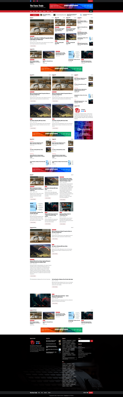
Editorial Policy (81, 351)
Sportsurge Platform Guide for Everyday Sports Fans (65, 214)
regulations (71, 381)
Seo (63, 351)
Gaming (71, 345)
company (73, 368)
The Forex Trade (36, 5)
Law (68, 348)
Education (68, 343)
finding (66, 373)
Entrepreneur (73, 343)
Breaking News (32, 36)
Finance (82, 59)
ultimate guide (73, 384)
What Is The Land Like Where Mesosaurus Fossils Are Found (69, 358)
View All (53, 17)
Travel (64, 356)
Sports (44, 59)
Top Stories (34, 15)
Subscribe (90, 392)
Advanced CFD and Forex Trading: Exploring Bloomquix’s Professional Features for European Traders (72, 15)
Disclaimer (80, 350)
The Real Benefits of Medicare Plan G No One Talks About (87, 15)
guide (73, 373)
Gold (74, 345)
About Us (80, 346)
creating (64, 371)
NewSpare (66, 395)
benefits (70, 365)
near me (70, 379)
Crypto (64, 343)
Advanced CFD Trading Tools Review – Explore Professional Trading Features (82, 44)
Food (67, 345)
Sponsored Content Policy (83, 354)
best (73, 365)
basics (73, 363)
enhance (72, 371)
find (63, 373)
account (64, 363)
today (64, 384)
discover (68, 371)
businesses (64, 368)
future (70, 373)
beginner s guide (65, 365)
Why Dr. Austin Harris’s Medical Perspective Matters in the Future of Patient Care (47, 15)
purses (64, 381)
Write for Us (80, 357)
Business (74, 340)
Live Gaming (72, 348)
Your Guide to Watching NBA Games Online (61, 14)
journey (74, 376)
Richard (56, 31)
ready (67, 381)
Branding (64, 340)
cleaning (68, 368)
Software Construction (66, 353)
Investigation (65, 348)
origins (74, 379)
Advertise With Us (81, 347)
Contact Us (80, 349)
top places (67, 384)
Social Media (67, 351)
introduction (70, 376)
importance (64, 376)
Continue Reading (33, 128)
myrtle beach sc (65, 379)
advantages (69, 363)
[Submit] (91, 341)
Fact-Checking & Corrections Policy (84, 353)
